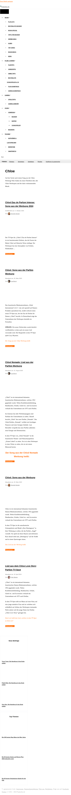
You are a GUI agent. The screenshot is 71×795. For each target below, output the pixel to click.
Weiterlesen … (10, 254)
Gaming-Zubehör (13, 103)
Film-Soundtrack (13, 86)
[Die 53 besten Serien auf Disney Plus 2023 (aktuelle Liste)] (15, 752)
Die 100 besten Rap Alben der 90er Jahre (14, 737)
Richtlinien (48, 789)
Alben (10, 43)
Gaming (7, 95)
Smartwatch (12, 151)
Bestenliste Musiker (15, 26)
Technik (7, 134)
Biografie (11, 129)
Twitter (4, 792)
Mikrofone (11, 147)
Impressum (19, 789)
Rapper (14, 121)
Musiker (14, 116)
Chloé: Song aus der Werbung (20, 477)
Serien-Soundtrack (14, 91)
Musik (7, 17)
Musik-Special (12, 30)
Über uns (41, 789)
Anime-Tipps (12, 73)
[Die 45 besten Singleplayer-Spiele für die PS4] (15, 774)
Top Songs (11, 47)
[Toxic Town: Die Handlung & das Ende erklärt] (15, 657)
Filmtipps (11, 65)
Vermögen (11, 112)
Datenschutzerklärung (31, 789)
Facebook (66, 789)
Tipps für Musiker (14, 34)
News (10, 56)
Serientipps (12, 69)
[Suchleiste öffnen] (2, 157)
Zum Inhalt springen (6, 1)
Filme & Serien (9, 60)
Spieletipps (12, 99)
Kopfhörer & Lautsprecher (53, 161)
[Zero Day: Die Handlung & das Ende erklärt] (15, 700)
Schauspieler (16, 125)
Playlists (11, 22)
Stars (7, 108)
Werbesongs (12, 39)
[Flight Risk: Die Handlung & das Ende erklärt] (15, 678)
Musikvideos (12, 52)
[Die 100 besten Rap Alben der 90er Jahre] (15, 733)
